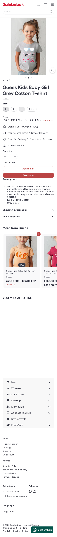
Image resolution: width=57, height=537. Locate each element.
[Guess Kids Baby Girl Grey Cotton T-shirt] (21, 331)
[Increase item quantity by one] (14, 156)
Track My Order (10, 443)
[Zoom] (52, 70)
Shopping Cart (10, 527)
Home (5, 80)
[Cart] (45, 4)
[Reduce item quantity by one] (5, 156)
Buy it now (28, 175)
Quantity (7, 151)
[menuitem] (28, 382)
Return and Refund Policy (15, 469)
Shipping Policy (10, 466)
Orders (23, 527)
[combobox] (28, 12)
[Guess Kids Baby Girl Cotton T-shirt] (21, 261)
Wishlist (6, 531)
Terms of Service (11, 476)
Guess (23, 228)
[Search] (51, 12)
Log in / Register (32, 525)
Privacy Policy (9, 473)
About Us (7, 451)
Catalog (7, 447)
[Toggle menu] (49, 382)
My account (8, 454)
